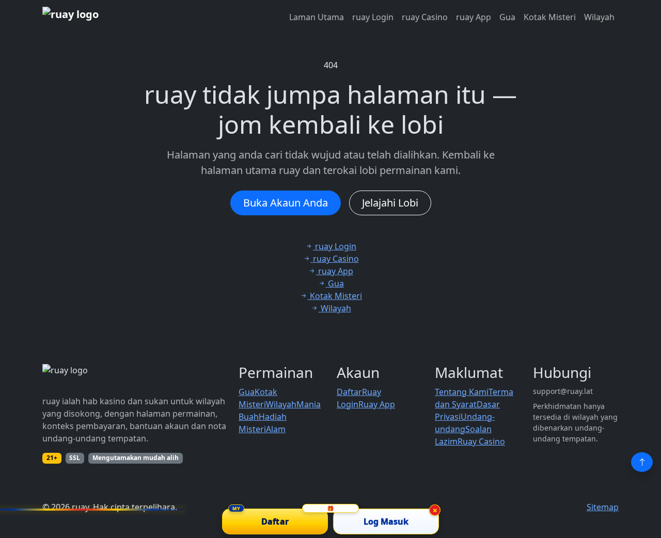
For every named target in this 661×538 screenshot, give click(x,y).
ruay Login (373, 17)
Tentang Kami (462, 392)
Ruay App (376, 404)
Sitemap (603, 507)
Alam (276, 429)
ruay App (473, 17)
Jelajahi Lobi (390, 203)
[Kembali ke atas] (642, 462)
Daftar (349, 392)
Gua (507, 17)
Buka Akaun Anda (285, 203)
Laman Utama (316, 17)
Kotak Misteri (550, 17)
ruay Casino (425, 17)
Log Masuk (386, 521)
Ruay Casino (481, 441)
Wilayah (599, 17)
